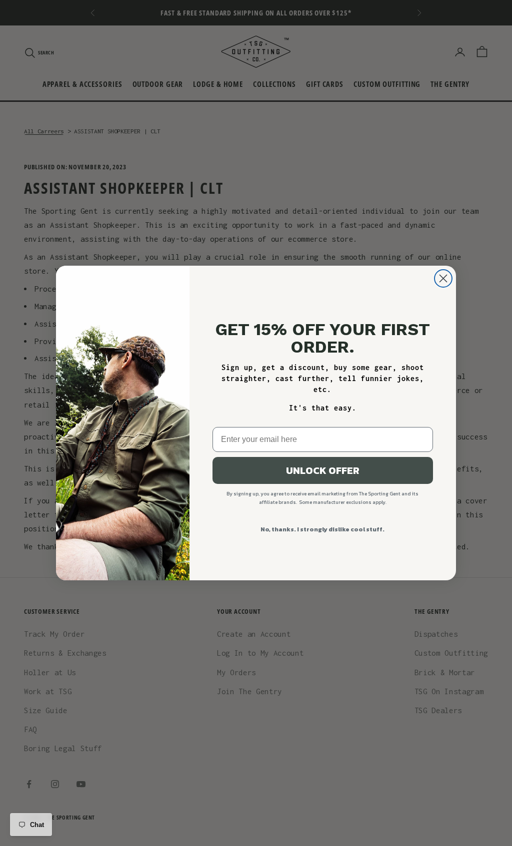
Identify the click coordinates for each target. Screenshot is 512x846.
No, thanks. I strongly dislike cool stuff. (322, 529)
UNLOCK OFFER (323, 470)
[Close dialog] (443, 278)
